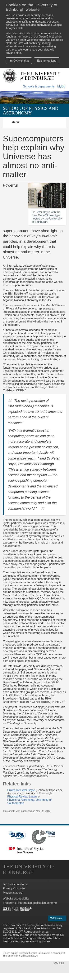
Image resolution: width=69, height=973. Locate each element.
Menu (18, 124)
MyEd (61, 86)
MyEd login (56, 918)
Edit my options (46, 60)
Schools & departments (39, 86)
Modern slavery (12, 892)
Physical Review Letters (23, 796)
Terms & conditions (15, 884)
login (58, 963)
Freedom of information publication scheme (30, 902)
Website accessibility (16, 898)
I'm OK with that (19, 60)
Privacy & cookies (14, 888)
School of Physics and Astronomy (30, 110)
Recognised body (34, 938)
